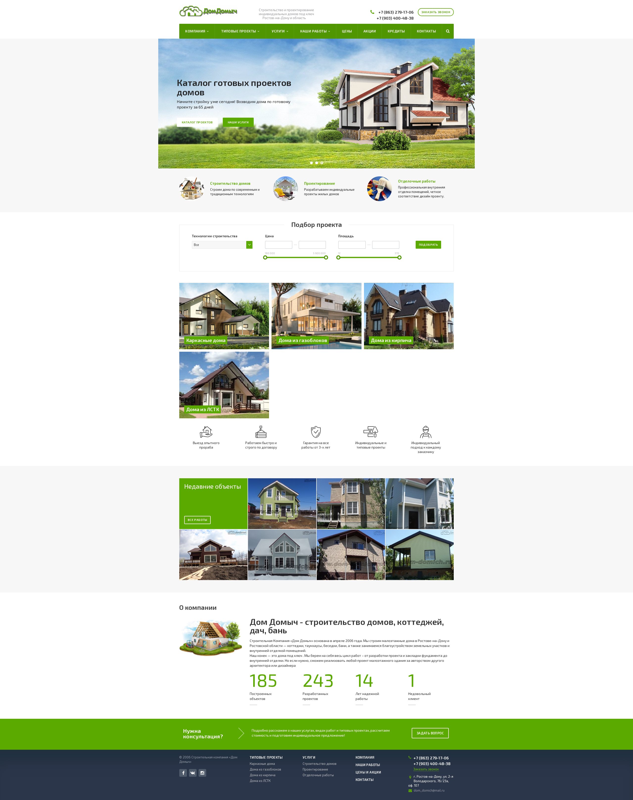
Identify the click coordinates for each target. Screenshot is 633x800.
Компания (196, 31)
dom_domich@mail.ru (429, 790)
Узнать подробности (352, 117)
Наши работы (314, 31)
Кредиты (396, 31)
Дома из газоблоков (265, 769)
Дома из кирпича (262, 775)
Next (460, 104)
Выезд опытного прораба (206, 445)
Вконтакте (193, 773)
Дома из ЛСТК (260, 781)
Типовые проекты (239, 31)
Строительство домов (230, 183)
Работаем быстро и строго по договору (261, 445)
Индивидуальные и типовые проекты (370, 445)
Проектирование (319, 183)
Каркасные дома (262, 764)
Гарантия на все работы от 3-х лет (315, 445)
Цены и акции (368, 772)
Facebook (183, 773)
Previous (173, 104)
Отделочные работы (416, 181)
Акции (369, 31)
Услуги (279, 31)
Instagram (202, 773)
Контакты (426, 31)
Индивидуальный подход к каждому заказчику (426, 447)
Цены (347, 31)
